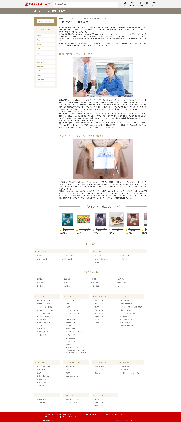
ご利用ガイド (48, 415)
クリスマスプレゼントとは (74, 332)
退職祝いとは (125, 316)
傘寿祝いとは (99, 310)
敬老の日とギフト (71, 341)
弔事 (38, 57)
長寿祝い (39, 75)
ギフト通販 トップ (46, 21)
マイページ (79, 415)
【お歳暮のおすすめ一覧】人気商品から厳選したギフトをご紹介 (76, 351)
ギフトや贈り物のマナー (44, 313)
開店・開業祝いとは (127, 304)
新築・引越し (41, 66)
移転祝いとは (125, 301)
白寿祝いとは (99, 322)
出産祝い (39, 49)
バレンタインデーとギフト (74, 310)
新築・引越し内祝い (102, 259)
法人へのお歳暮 (126, 322)
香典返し (39, 44)
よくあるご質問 (60, 415)
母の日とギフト (70, 319)
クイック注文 (139, 5)
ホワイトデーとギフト (72, 313)
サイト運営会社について (93, 415)
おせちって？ (70, 316)
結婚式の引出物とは (43, 376)
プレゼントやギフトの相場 (45, 310)
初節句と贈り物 (99, 367)
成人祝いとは (70, 301)
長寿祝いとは (99, 307)
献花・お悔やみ (69, 255)
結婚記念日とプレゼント (44, 367)
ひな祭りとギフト (71, 325)
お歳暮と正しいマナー (72, 344)
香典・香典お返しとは (43, 400)
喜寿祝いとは (99, 313)
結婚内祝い (40, 40)
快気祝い (39, 71)
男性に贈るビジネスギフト (45, 304)
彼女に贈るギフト (42, 329)
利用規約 (71, 415)
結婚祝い (39, 35)
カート (147, 5)
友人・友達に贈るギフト (44, 316)
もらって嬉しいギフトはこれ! (75, 347)
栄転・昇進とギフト (127, 325)
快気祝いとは (125, 370)
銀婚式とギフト (41, 382)
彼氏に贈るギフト (42, 325)
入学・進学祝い (69, 259)
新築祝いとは (70, 373)
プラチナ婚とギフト (43, 385)
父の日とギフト (70, 322)
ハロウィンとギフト (72, 329)
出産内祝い (40, 53)
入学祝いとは (70, 304)
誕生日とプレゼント (72, 403)
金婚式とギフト (41, 379)
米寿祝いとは (99, 316)
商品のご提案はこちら (69, 417)
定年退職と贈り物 (126, 319)
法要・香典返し (127, 255)
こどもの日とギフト (72, 335)
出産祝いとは (99, 370)
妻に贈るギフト (41, 319)
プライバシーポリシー (51, 417)
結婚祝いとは (41, 373)
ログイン (125, 5)
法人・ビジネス (41, 62)
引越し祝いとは (70, 367)
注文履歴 (132, 5)
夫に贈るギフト (41, 335)
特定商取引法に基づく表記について (116, 415)
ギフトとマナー (41, 84)
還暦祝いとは (99, 301)
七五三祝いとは (99, 373)
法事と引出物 (41, 403)
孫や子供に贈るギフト (43, 322)
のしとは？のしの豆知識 (44, 307)
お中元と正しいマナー (72, 338)
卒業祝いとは (70, 307)
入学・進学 (40, 80)
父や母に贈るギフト (43, 332)
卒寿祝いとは (99, 319)
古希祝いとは (99, 304)
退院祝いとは (125, 367)
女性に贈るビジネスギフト (45, 301)
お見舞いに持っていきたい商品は (131, 373)
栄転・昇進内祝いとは (128, 313)
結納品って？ (41, 370)
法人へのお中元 (126, 310)
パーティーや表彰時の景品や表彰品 (131, 307)
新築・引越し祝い (43, 259)
